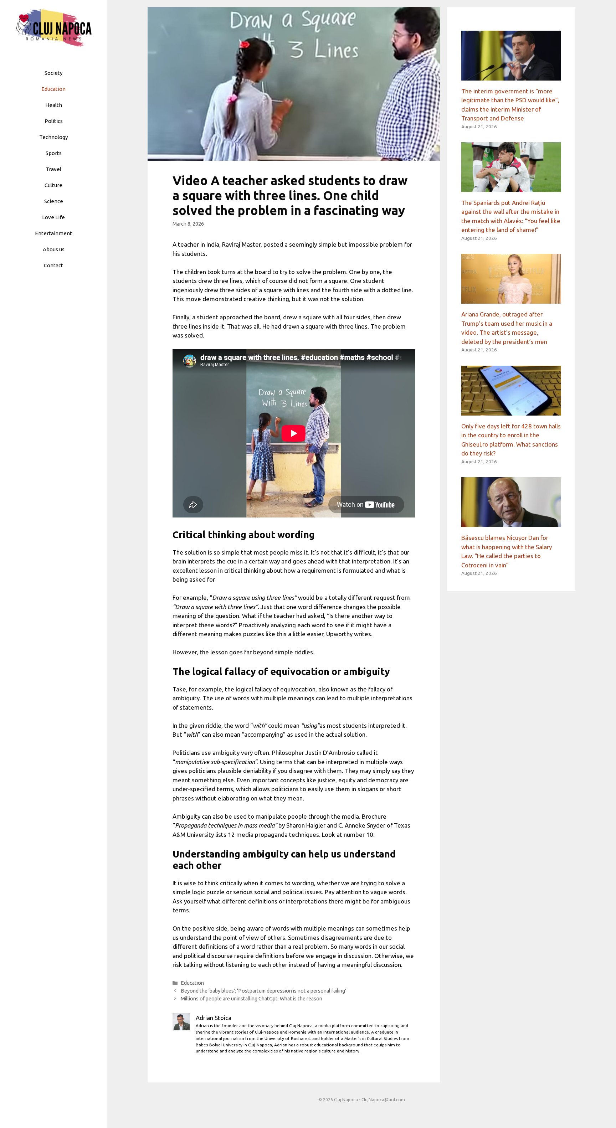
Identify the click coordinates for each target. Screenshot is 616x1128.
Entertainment (53, 233)
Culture (53, 185)
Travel (53, 169)
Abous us (54, 249)
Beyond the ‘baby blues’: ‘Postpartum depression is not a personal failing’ (263, 991)
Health (53, 105)
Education (53, 89)
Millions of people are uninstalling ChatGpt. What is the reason (251, 998)
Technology (53, 137)
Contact (53, 265)
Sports (54, 153)
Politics (54, 121)
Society (53, 73)
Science (53, 201)
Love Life (53, 217)
